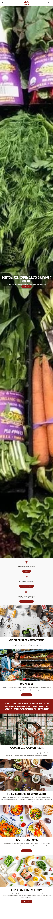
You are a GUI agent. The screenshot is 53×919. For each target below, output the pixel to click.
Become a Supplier (26, 601)
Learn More (26, 695)
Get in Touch (26, 901)
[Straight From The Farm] (26, 3)
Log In (26, 571)
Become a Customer (26, 586)
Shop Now (26, 286)
